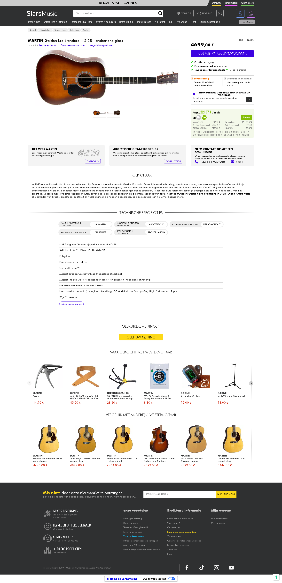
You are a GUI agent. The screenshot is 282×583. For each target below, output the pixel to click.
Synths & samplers (106, 22)
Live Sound (181, 22)
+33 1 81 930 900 (70, 541)
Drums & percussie (210, 22)
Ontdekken (93, 161)
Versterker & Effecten (56, 22)
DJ (170, 22)
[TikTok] (201, 567)
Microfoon (160, 22)
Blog (169, 554)
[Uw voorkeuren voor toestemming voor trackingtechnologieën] (276, 577)
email (239, 161)
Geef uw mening (141, 337)
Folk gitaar (74, 29)
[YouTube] (231, 567)
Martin (85, 29)
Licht (194, 22)
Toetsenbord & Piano (81, 22)
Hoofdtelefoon (144, 22)
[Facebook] (187, 567)
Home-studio (126, 22)
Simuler (247, 117)
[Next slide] (251, 383)
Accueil (33, 29)
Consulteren (173, 161)
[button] (99, 113)
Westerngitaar (60, 29)
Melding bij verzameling (122, 578)
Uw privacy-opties (154, 578)
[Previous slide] (29, 383)
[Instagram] (216, 567)
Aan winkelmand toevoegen (222, 54)
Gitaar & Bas (34, 22)
